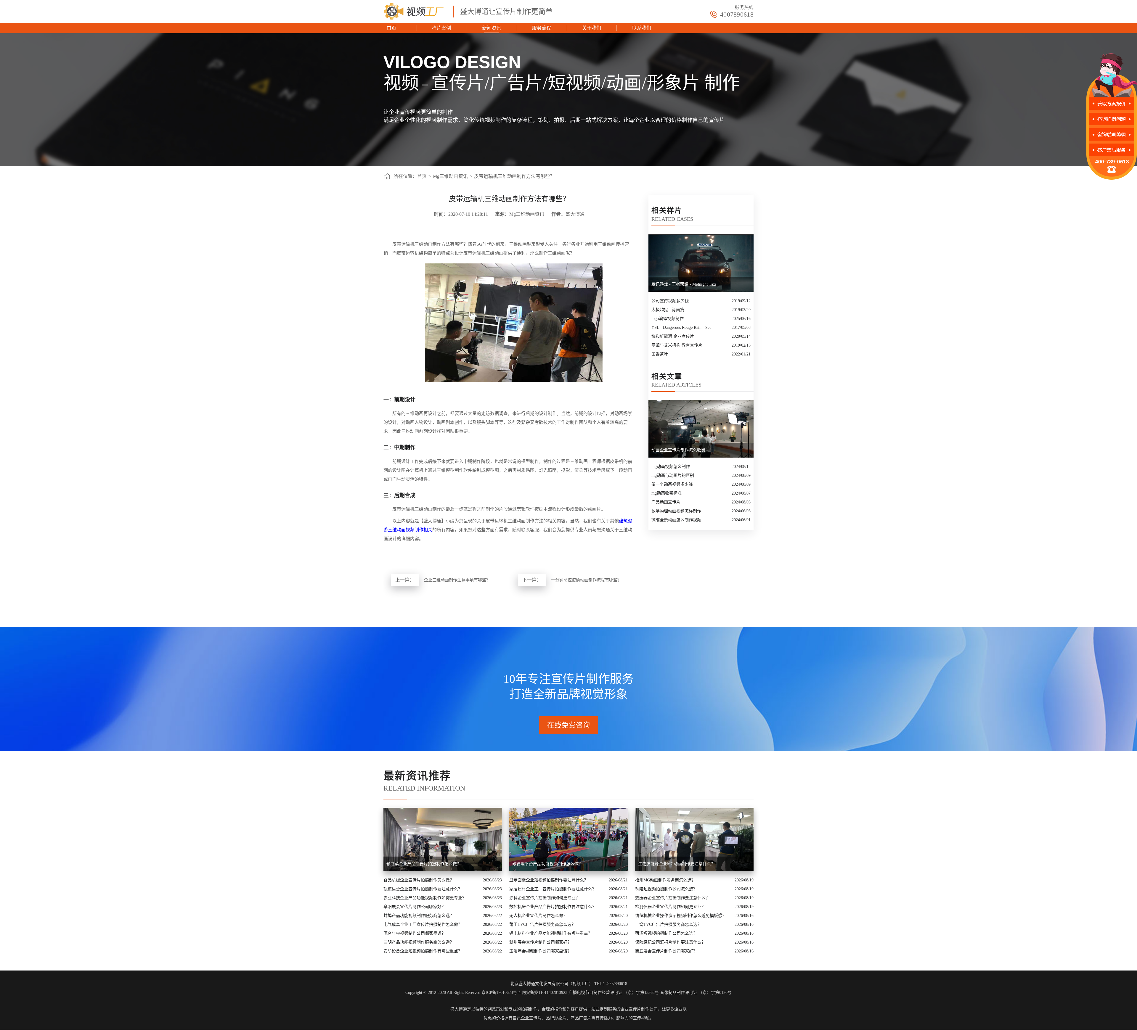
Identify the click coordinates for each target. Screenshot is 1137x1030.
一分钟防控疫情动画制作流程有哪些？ (586, 580)
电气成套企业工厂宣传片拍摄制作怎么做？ (422, 924)
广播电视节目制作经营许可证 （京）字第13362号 (613, 992)
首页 (391, 27)
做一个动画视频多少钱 (672, 484)
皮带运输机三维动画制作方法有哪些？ (514, 176)
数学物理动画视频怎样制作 (676, 511)
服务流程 (541, 27)
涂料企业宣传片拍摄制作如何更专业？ (544, 898)
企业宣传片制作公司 (639, 1009)
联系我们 (641, 27)
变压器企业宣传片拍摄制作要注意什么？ (672, 898)
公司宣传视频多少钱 (670, 301)
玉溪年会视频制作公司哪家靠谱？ (540, 951)
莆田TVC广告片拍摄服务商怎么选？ (542, 924)
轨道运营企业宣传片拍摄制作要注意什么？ (422, 889)
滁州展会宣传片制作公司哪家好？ (540, 942)
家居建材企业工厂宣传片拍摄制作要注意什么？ (552, 889)
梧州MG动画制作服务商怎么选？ (665, 880)
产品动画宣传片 (665, 502)
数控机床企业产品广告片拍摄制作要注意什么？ (552, 907)
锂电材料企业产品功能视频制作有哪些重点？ (550, 933)
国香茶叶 (659, 354)
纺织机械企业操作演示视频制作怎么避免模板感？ (680, 915)
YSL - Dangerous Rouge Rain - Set (681, 327)
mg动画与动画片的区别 (672, 475)
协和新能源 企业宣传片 (672, 336)
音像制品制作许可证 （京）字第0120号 (696, 992)
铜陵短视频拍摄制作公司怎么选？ (666, 889)
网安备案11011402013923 (544, 992)
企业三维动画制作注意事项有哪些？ (457, 580)
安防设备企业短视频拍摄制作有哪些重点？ (422, 951)
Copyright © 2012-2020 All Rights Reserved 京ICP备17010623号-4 (463, 992)
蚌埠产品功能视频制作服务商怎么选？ (418, 915)
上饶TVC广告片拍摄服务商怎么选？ (668, 924)
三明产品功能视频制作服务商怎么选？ (418, 942)
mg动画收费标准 (666, 493)
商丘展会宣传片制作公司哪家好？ (666, 951)
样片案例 (441, 27)
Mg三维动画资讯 (450, 176)
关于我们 (591, 27)
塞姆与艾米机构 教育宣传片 (676, 345)
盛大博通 (458, 1009)
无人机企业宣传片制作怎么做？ (538, 915)
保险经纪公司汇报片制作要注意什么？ (670, 942)
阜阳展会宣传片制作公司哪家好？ (414, 907)
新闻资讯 (491, 27)
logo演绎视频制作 (667, 318)
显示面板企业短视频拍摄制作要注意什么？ (548, 880)
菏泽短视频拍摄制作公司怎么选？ (666, 933)
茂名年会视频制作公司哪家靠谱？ (414, 933)
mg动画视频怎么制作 (670, 466)
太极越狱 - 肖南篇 (667, 310)
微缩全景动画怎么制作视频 (676, 520)
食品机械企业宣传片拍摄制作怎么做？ (418, 880)
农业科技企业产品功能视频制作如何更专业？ (424, 898)
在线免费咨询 (568, 725)
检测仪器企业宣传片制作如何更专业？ (670, 907)
